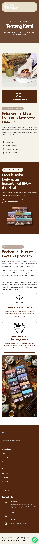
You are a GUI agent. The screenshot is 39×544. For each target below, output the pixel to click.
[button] (35, 540)
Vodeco (24, 540)
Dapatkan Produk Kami (12, 201)
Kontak (4, 462)
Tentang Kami (6, 457)
